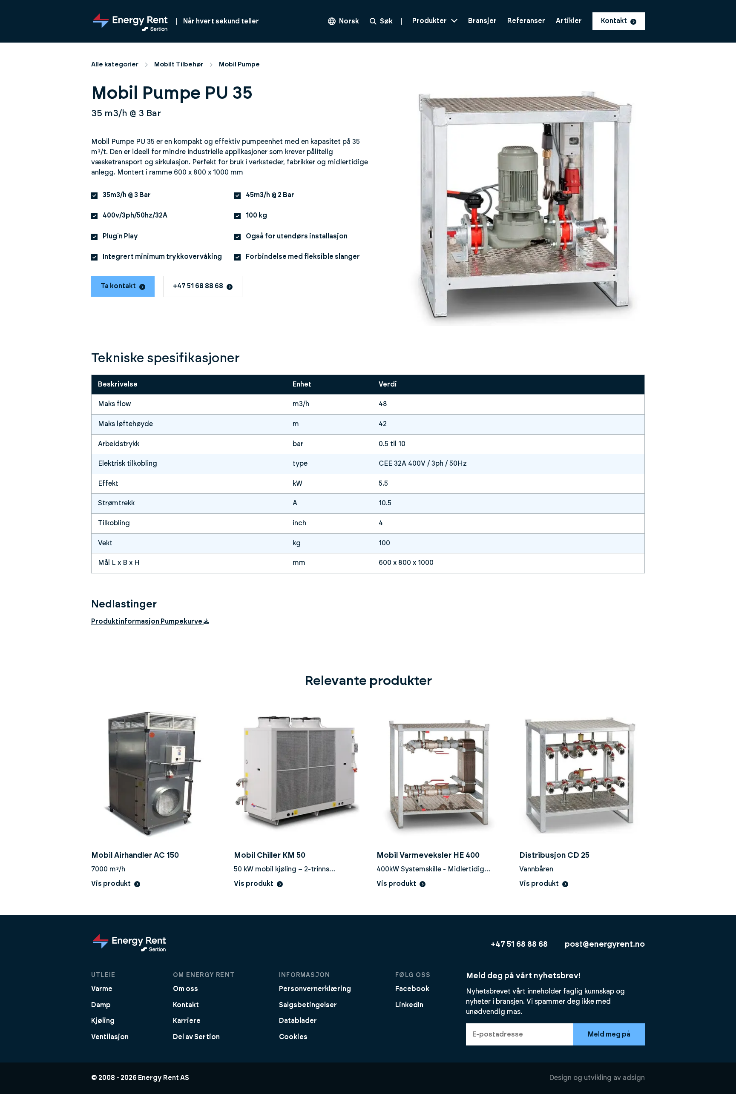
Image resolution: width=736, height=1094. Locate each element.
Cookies (293, 1037)
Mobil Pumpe (239, 64)
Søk (386, 21)
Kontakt (614, 20)
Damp (101, 1005)
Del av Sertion (196, 1037)
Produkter (429, 20)
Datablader (298, 1020)
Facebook (412, 988)
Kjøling (103, 1020)
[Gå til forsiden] (129, 951)
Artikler (569, 20)
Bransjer (482, 20)
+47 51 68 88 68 (198, 286)
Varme (101, 988)
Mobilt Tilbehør (178, 64)
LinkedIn (409, 1005)
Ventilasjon (110, 1037)
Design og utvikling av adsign (597, 1077)
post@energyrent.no (605, 944)
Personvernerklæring (315, 988)
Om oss (185, 988)
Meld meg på (609, 1034)
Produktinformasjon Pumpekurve (146, 621)
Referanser (526, 20)
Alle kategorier (114, 64)
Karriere (187, 1020)
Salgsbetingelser (308, 1005)
